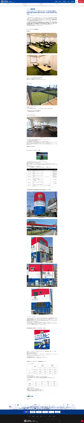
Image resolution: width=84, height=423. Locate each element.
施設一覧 (60, 1)
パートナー (68, 1)
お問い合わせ (81, 1)
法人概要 (72, 1)
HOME (29, 416)
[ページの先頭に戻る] (82, 421)
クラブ (27, 399)
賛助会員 (64, 1)
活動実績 (56, 1)
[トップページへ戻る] (31, 421)
